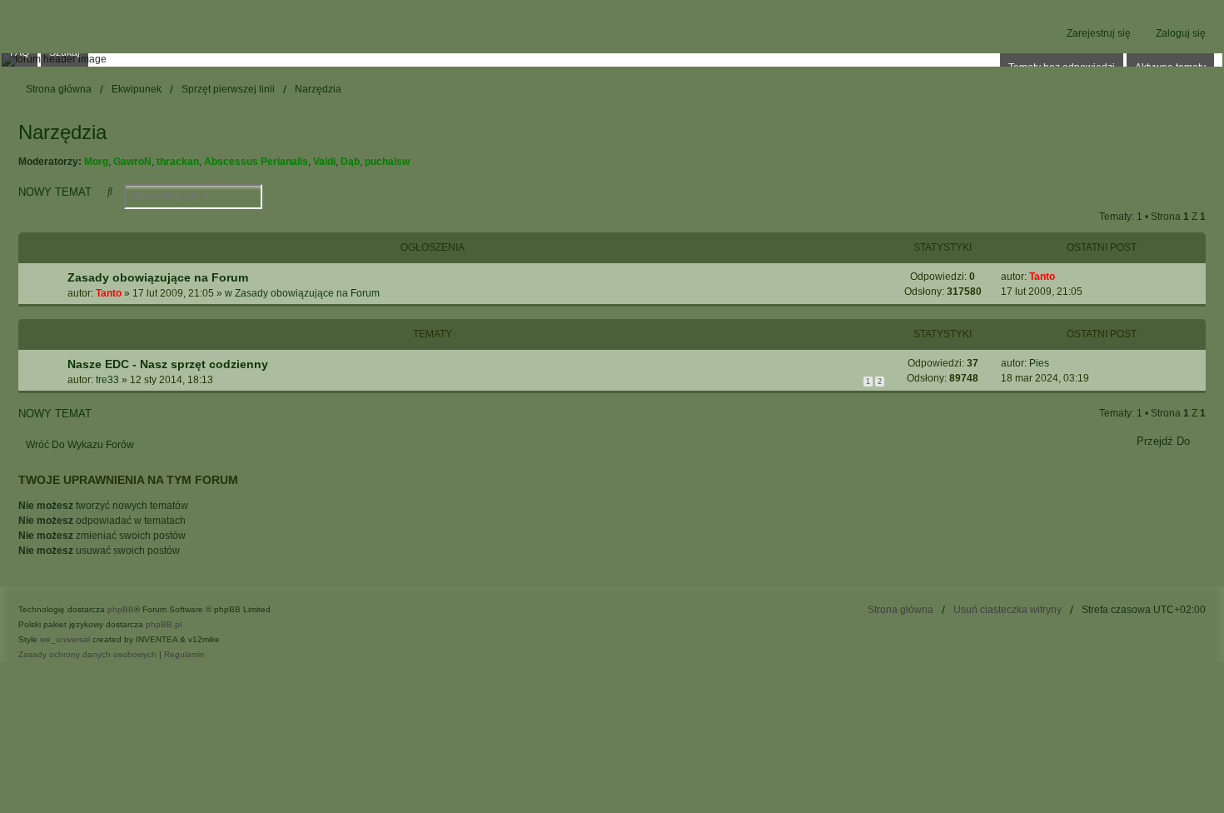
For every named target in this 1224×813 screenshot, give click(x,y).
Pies (1039, 363)
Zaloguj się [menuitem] (1181, 33)
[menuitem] (87, 654)
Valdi (324, 161)
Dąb (350, 161)
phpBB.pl (164, 624)
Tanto (109, 293)
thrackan (178, 161)
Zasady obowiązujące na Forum (157, 277)
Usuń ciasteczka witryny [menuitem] (1007, 610)
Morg (96, 161)
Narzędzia (62, 132)
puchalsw (387, 161)
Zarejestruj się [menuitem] (1099, 33)
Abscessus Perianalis (256, 161)
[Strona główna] (612, 60)
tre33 (107, 380)
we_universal (65, 639)
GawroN (132, 161)
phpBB (120, 609)
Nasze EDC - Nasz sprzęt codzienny (167, 364)
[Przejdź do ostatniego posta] (1061, 276)
